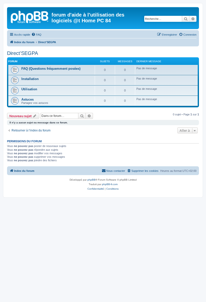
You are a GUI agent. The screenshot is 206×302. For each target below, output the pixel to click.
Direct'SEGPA (22, 53)
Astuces (27, 99)
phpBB (91, 179)
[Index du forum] (30, 16)
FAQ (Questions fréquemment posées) (50, 68)
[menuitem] (36, 35)
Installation (30, 79)
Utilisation (29, 89)
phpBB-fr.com (110, 184)
